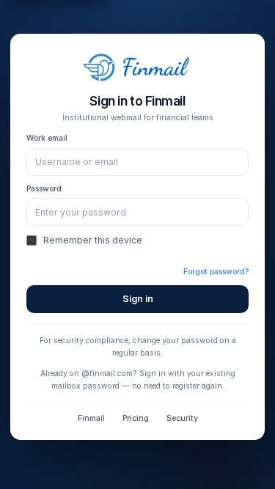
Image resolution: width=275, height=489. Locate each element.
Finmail (91, 418)
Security (182, 418)
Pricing (135, 418)
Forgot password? (216, 271)
